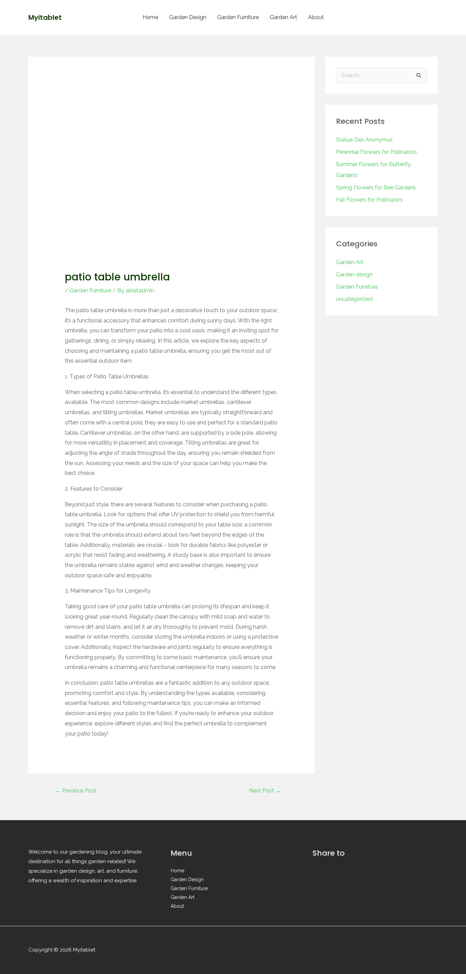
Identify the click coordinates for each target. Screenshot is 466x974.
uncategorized (354, 299)
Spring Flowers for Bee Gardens (376, 187)
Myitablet (45, 17)
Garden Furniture (238, 17)
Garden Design (187, 17)
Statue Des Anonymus (364, 139)
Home (150, 17)
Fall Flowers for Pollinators (369, 200)
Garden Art (283, 17)
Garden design (354, 274)
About (316, 17)
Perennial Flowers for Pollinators (376, 152)
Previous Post (76, 790)
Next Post (265, 790)
